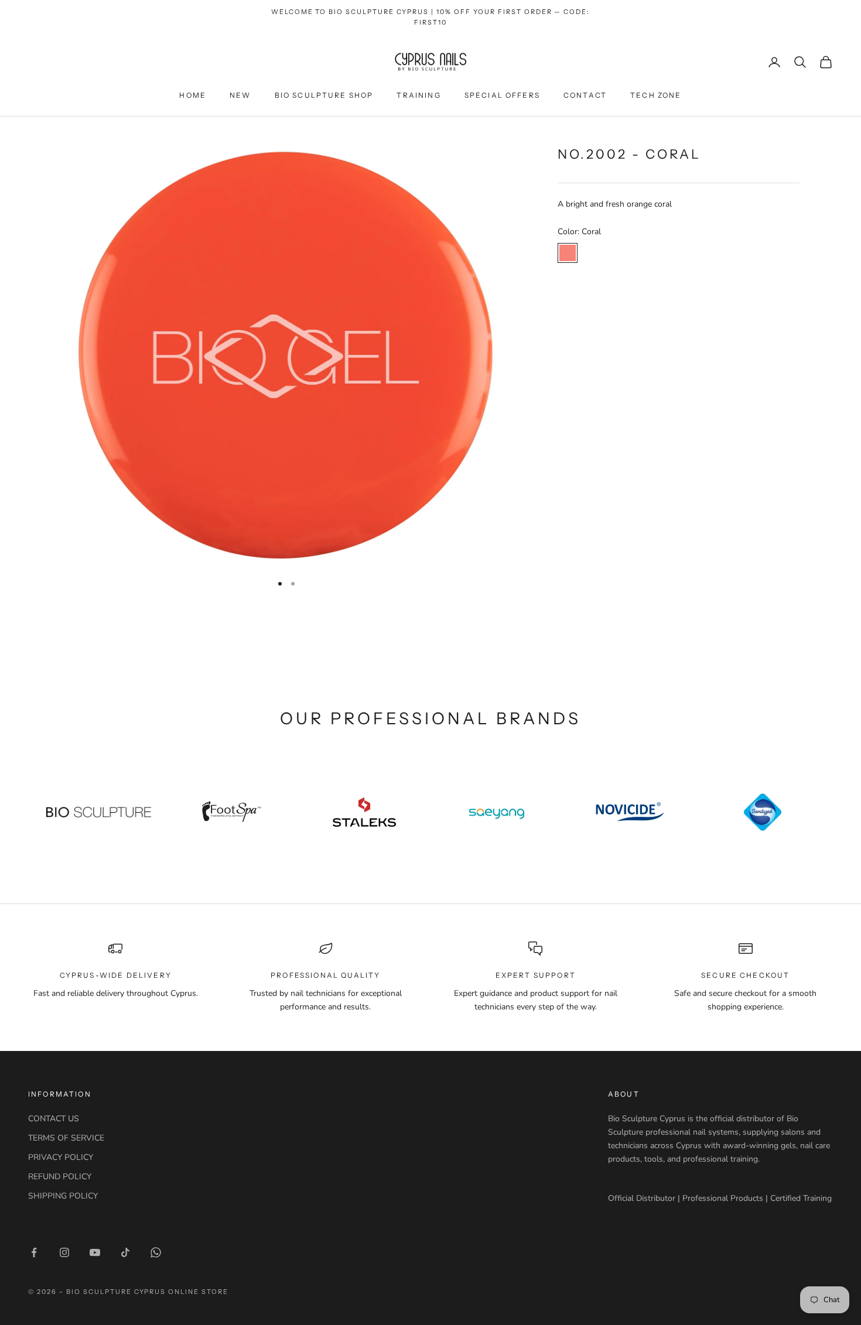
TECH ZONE (655, 95)
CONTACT (585, 95)
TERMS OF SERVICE (66, 1137)
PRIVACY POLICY (60, 1157)
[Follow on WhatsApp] (156, 1252)
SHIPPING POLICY (63, 1195)
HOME (192, 95)
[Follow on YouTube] (95, 1252)
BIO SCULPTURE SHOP (324, 95)
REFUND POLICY (59, 1176)
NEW (240, 95)
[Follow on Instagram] (64, 1252)
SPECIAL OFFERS (502, 95)
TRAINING (418, 95)
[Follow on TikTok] (125, 1252)
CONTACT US (53, 1118)
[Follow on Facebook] (34, 1252)
